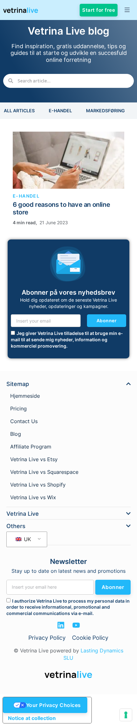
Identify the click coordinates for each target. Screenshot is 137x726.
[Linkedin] (61, 625)
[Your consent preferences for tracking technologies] (126, 715)
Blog (15, 434)
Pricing (18, 408)
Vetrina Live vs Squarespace (44, 472)
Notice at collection (32, 718)
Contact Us (24, 421)
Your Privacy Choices (53, 705)
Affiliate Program (30, 446)
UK (26, 539)
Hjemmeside (25, 396)
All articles (19, 110)
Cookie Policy (90, 637)
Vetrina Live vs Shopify (38, 484)
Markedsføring (105, 110)
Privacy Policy (47, 637)
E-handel (60, 110)
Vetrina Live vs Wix (33, 497)
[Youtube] (76, 625)
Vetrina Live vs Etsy (34, 459)
